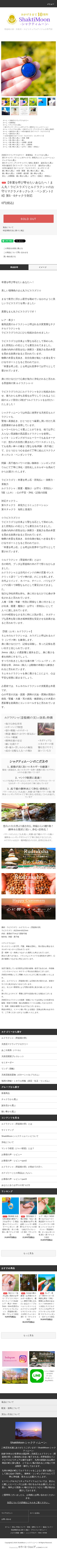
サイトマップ (7, 1130)
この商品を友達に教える (13, 248)
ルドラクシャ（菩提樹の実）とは (16, 1124)
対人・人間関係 (27, 144)
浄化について (7, 1142)
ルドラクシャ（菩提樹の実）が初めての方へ (21, 1167)
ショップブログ (31, 1533)
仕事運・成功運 (27, 142)
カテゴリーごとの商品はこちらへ (16, 1173)
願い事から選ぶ (15, 138)
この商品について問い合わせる (16, 252)
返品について (8, 227)
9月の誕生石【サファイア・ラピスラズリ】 (36, 131)
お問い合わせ (6, 1519)
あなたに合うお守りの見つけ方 (15, 1185)
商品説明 (14, 267)
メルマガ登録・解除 (16, 1533)
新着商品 (12, 122)
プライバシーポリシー (38, 1530)
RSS (39, 1533)
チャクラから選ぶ (15, 125)
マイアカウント (7, 1513)
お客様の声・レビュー (11, 1154)
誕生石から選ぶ (15, 131)
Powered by (13, 1547)
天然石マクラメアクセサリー (19, 120)
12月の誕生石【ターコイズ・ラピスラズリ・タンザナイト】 (24, 136)
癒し (23, 140)
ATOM (45, 1533)
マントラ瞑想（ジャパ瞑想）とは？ (17, 1148)
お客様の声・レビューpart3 (14, 1179)
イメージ (43, 267)
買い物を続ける (10, 257)
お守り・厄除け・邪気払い (30, 147)
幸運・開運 (25, 138)
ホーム (5, 120)
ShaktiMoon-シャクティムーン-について (19, 1136)
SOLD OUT (28, 219)
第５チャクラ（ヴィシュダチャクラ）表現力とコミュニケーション (27, 127)
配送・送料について (33, 1527)
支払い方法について (18, 1527)
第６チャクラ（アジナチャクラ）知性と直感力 (38, 129)
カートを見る (35, 1513)
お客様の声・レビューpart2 (14, 1160)
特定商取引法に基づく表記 (13, 231)
